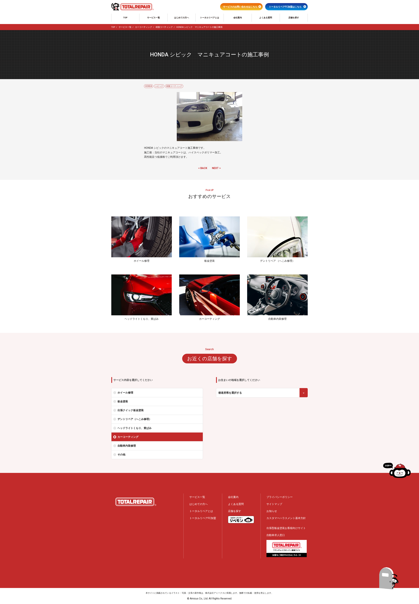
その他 (121, 454)
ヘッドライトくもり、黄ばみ (135, 428)
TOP (125, 17)
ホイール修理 (125, 392)
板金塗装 (123, 401)
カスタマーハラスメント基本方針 (286, 518)
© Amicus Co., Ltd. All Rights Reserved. (209, 598)
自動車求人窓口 (275, 535)
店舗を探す (293, 17)
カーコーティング (128, 436)
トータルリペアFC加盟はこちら (285, 6)
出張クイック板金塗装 (131, 410)
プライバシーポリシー (279, 497)
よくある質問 (265, 17)
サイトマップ (274, 504)
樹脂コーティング (174, 86)
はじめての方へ (181, 17)
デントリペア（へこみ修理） (135, 419)
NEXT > (216, 168)
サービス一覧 (153, 17)
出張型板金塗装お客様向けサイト (286, 528)
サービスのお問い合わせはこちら (240, 6)
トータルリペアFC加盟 (202, 518)
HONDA (148, 86)
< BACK (202, 168)
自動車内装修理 (127, 445)
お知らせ (271, 511)
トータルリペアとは (209, 17)
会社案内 (237, 17)
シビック (159, 86)
